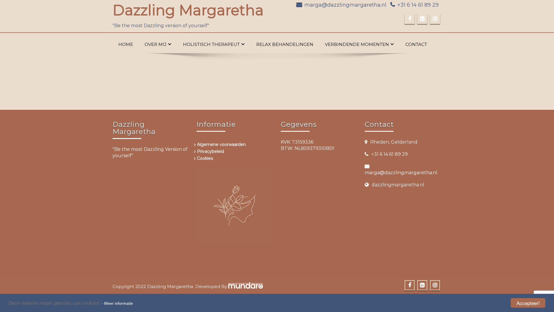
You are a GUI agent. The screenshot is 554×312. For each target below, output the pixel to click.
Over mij (155, 44)
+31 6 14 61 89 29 (418, 5)
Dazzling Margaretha (188, 10)
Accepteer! (528, 303)
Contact (416, 44)
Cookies (205, 158)
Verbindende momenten (357, 44)
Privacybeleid (210, 151)
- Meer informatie (117, 303)
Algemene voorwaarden (221, 144)
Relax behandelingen (284, 44)
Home (125, 44)
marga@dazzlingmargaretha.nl (345, 5)
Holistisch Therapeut (211, 44)
